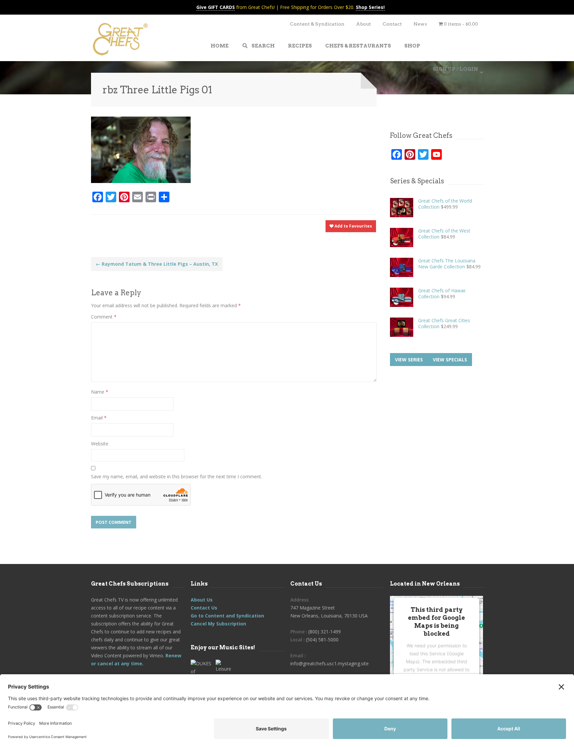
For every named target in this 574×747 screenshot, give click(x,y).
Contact (392, 24)
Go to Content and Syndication (227, 615)
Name (99, 392)
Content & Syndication (317, 24)
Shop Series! (370, 7)
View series (409, 359)
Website (99, 443)
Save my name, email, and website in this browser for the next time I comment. (176, 476)
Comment (104, 317)
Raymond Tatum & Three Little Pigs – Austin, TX (157, 264)
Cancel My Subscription (218, 623)
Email (99, 418)
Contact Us (204, 608)
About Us (202, 600)
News (420, 24)
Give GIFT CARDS (215, 7)
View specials (450, 359)
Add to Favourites (353, 226)
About (363, 24)
